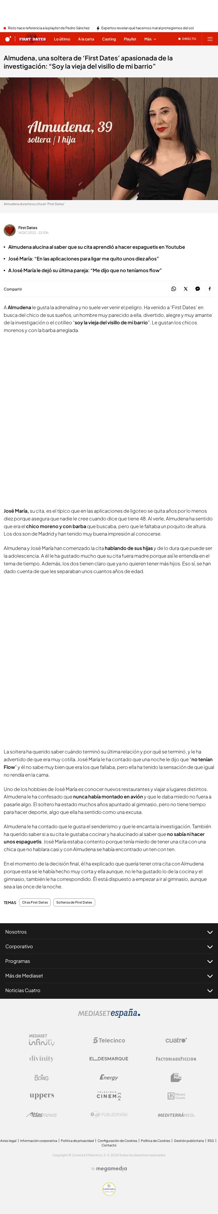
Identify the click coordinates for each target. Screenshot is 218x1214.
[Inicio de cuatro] (8, 39)
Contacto (109, 1145)
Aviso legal (8, 1141)
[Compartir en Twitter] (185, 289)
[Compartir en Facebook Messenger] (197, 289)
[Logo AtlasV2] (41, 1114)
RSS (211, 1141)
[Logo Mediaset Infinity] (41, 1040)
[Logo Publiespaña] (109, 1114)
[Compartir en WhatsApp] (173, 289)
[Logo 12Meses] (176, 1096)
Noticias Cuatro (22, 990)
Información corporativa (38, 1141)
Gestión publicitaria (189, 1141)
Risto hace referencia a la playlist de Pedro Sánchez (49, 28)
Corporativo (19, 946)
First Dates (27, 227)
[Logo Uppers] (41, 1096)
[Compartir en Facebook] (209, 289)
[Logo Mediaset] (109, 1016)
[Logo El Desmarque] (109, 1058)
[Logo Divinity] (42, 1059)
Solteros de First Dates (74, 902)
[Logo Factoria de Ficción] (176, 1059)
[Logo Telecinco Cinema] (109, 1096)
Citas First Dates (35, 902)
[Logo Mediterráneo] (176, 1115)
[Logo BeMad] (176, 1077)
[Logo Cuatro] (176, 1040)
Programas (17, 961)
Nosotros (16, 932)
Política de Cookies (155, 1141)
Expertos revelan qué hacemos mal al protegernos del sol (147, 28)
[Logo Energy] (109, 1077)
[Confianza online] (109, 1194)
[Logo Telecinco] (109, 1040)
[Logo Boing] (42, 1077)
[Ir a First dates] (32, 38)
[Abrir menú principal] (210, 39)
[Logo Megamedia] (112, 1169)
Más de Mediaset (24, 975)
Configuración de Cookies (117, 1141)
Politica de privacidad (77, 1141)
